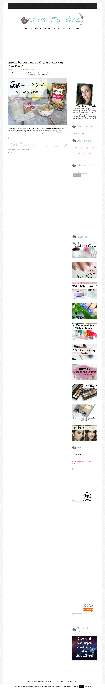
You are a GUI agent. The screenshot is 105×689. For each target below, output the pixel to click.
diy (15, 150)
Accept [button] (81, 686)
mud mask (35, 150)
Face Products (18, 149)
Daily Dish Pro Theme (44, 681)
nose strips (42, 150)
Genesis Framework (60, 681)
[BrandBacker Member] (87, 501)
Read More (88, 686)
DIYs (11, 149)
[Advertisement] (52, 45)
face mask (29, 150)
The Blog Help (78, 680)
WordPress (70, 681)
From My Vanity (52, 19)
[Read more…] (11, 138)
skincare (50, 150)
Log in (76, 681)
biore (12, 150)
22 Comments (37, 69)
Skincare (26, 149)
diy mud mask (21, 150)
